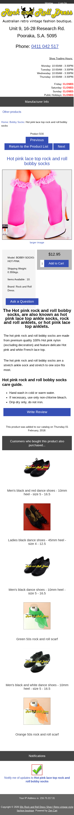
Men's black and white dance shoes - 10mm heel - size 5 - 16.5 (37, 686)
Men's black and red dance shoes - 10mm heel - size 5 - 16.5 (37, 492)
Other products (12, 111)
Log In (63, 3)
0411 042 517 (45, 46)
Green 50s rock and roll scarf (37, 639)
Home (49, 3)
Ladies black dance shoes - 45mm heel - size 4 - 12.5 (37, 542)
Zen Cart (52, 810)
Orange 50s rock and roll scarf (37, 734)
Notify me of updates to (37, 779)
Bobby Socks (17, 122)
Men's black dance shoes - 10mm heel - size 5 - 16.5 (37, 591)
